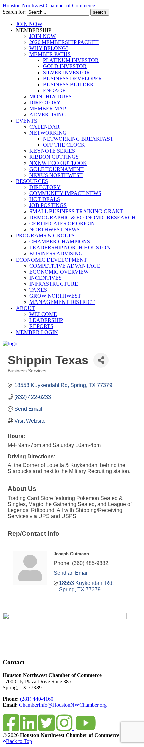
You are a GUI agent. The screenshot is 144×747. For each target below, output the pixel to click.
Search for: (14, 12)
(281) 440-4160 (36, 699)
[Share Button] (101, 360)
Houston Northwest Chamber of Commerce (49, 5)
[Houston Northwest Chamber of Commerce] (10, 343)
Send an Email (71, 573)
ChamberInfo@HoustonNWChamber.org (63, 705)
